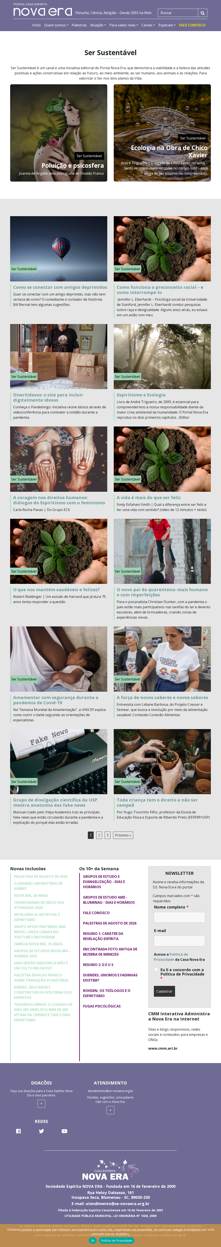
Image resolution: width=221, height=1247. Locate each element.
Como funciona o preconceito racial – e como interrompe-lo (160, 289)
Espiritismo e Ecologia (141, 395)
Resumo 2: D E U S (98, 964)
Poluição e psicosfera (72, 165)
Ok (93, 1240)
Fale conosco (96, 912)
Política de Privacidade (116, 1240)
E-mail (160, 930)
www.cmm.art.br (163, 1048)
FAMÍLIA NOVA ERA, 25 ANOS (38, 944)
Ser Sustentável (89, 155)
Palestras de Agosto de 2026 (40, 876)
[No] (215, 1235)
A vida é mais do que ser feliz (149, 497)
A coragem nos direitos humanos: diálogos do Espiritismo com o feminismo (59, 500)
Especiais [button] (165, 25)
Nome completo (171, 907)
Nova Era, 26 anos (31, 895)
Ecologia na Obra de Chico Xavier (169, 151)
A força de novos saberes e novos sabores (162, 697)
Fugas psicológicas (102, 1006)
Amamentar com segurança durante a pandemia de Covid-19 (55, 700)
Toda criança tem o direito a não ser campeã (157, 802)
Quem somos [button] (55, 25)
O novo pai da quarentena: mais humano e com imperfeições (162, 592)
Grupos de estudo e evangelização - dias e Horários (104, 881)
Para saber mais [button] (122, 25)
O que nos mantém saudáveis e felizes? (56, 589)
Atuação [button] (96, 25)
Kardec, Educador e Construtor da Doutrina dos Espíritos (42, 992)
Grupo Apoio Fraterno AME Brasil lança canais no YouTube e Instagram (40, 931)
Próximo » (123, 835)
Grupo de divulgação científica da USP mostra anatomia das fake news (55, 802)
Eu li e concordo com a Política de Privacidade (182, 974)
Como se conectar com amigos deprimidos (60, 287)
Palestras (79, 25)
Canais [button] (147, 25)
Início (36, 25)
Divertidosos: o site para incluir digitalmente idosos (48, 397)
